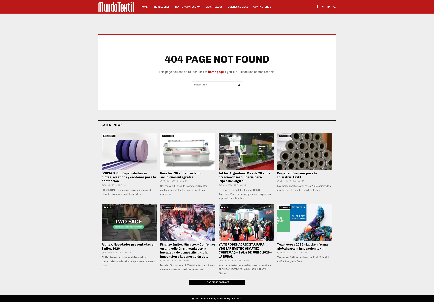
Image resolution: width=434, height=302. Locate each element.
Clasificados (214, 6)
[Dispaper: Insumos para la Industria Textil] (304, 151)
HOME (144, 6)
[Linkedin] (330, 6)
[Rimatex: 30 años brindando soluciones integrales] (187, 151)
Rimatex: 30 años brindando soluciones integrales (181, 175)
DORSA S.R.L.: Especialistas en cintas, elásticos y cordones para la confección (129, 177)
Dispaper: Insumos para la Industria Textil (297, 175)
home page (216, 72)
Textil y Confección (188, 6)
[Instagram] (324, 6)
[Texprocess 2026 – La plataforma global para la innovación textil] (304, 222)
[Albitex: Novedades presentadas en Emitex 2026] (129, 222)
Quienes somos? (238, 6)
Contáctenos (262, 6)
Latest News (112, 125)
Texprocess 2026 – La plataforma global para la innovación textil (302, 246)
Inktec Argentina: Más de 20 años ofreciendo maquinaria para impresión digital (244, 177)
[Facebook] (318, 6)
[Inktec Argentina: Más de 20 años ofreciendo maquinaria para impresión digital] (246, 151)
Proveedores (161, 6)
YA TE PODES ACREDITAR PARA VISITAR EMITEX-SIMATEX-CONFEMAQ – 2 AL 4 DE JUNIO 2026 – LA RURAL (245, 250)
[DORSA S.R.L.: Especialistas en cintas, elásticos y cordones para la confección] (129, 151)
